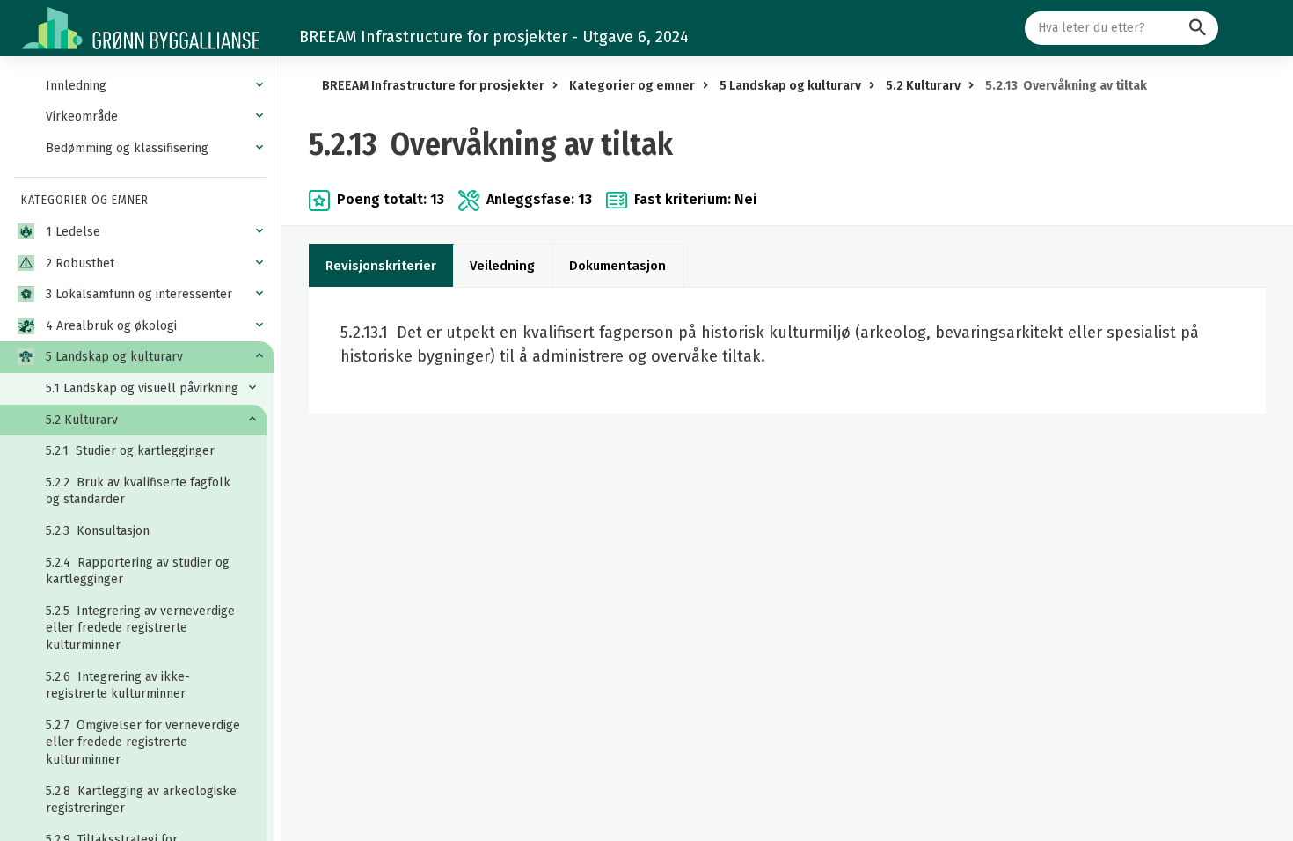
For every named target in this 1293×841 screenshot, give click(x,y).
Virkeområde (82, 116)
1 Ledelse (73, 231)
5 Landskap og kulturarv (114, 356)
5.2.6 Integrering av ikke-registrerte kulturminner (118, 685)
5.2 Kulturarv (82, 420)
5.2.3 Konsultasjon (98, 530)
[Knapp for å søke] (1197, 28)
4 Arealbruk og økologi (111, 325)
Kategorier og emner (632, 85)
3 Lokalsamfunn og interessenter (139, 294)
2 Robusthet (80, 263)
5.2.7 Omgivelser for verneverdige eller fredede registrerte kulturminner (143, 742)
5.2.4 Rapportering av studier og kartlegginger (138, 571)
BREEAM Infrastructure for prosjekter (433, 85)
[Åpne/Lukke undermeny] (259, 85)
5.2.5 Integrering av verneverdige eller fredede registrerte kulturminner (140, 628)
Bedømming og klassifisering (127, 148)
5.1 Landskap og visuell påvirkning (142, 388)
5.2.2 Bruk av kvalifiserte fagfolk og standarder (138, 491)
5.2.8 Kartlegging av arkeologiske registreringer (141, 800)
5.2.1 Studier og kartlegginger (130, 450)
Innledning (76, 85)
